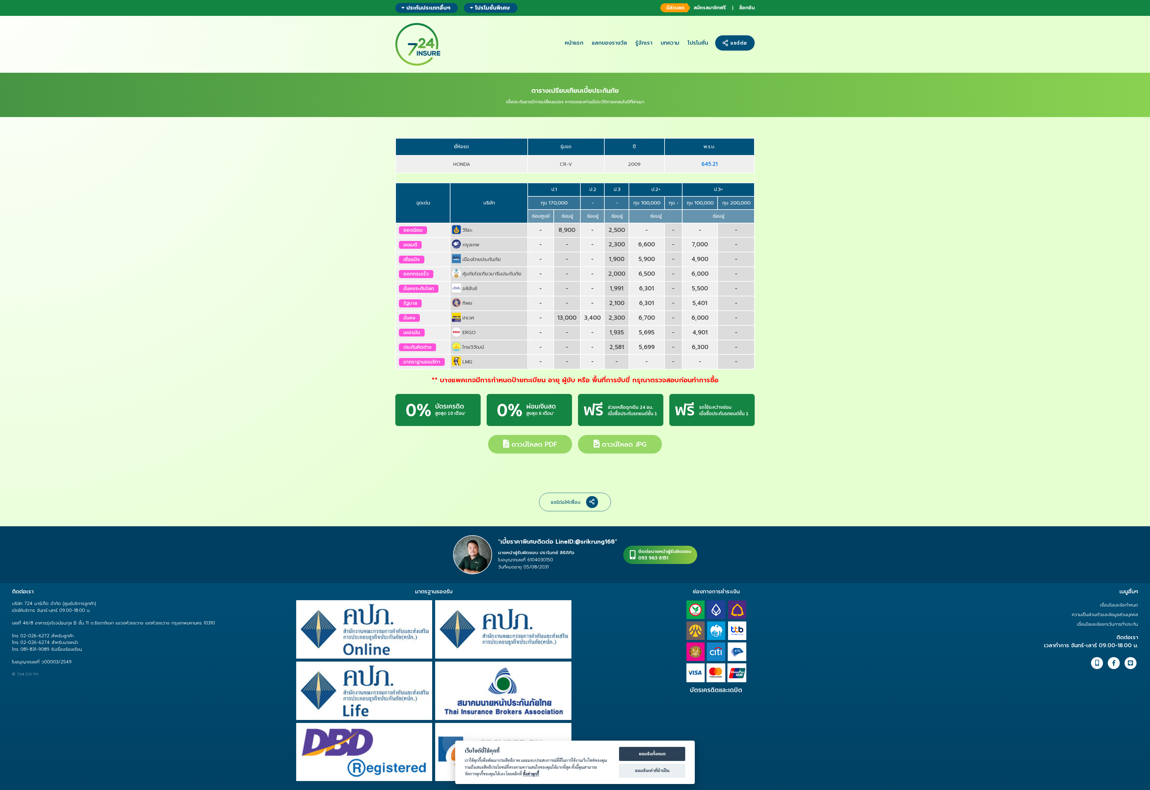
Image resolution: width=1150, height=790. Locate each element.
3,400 (592, 317)
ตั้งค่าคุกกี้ (531, 773)
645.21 (709, 164)
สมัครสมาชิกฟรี (696, 7)
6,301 (646, 288)
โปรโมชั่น (698, 43)
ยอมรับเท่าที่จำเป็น (652, 770)
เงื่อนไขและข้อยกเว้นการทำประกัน (1107, 624)
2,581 (616, 347)
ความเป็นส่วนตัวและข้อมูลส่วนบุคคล (1105, 614)
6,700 (646, 317)
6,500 (646, 273)
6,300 (700, 347)
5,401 (699, 303)
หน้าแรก (574, 43)
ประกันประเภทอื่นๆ (427, 8)
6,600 (646, 244)
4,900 (699, 259)
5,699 (647, 347)
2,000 (616, 273)
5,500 (700, 288)
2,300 (617, 244)
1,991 (617, 288)
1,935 (616, 332)
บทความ (670, 43)
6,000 (700, 273)
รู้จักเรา (643, 43)
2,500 (617, 230)
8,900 (567, 230)
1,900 (616, 259)
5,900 (646, 259)
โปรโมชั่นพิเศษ (492, 8)
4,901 (700, 332)
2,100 (616, 303)
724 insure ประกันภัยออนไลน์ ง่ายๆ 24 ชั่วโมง (417, 44)
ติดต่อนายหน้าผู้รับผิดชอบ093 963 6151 (664, 555)
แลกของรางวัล (609, 43)
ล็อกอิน (747, 7)
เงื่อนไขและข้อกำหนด (1119, 605)
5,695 (646, 332)
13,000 (566, 317)
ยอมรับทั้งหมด (652, 754)
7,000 (700, 244)
